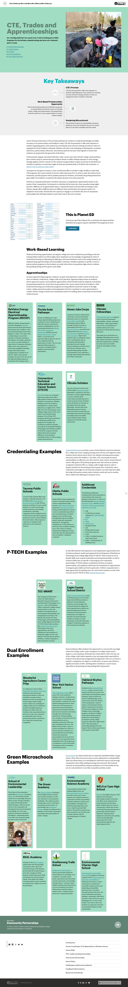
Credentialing (13, 49)
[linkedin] (83, 983)
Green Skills (70, 950)
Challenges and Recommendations (79, 965)
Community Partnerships (75, 958)
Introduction (70, 943)
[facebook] (78, 983)
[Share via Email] (22, 944)
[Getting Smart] (120, 3)
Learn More (72, 228)
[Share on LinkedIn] (12, 944)
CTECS (40, 395)
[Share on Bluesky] (19, 944)
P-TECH (11, 51)
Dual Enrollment (14, 54)
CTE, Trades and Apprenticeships (78, 954)
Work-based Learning (16, 47)
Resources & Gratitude (74, 973)
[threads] (86, 983)
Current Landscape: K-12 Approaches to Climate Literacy (87, 946)
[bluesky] (89, 983)
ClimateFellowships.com (105, 317)
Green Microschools (15, 56)
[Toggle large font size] (126, 493)
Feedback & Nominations (75, 969)
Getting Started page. (97, 573)
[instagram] (80, 983)
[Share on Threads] (16, 944)
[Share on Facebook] (9, 944)
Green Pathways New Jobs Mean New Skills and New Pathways (30, 3)
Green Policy (70, 961)
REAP (24, 325)
